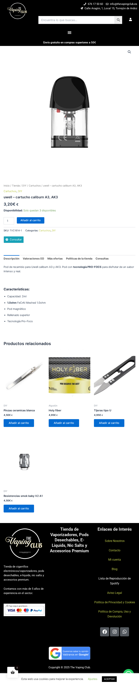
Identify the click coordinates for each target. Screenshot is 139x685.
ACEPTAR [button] (109, 679)
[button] (70, 32)
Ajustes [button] (92, 679)
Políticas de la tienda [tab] (79, 258)
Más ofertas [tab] (55, 258)
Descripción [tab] (11, 258)
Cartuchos (35, 185)
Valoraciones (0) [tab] (33, 258)
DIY (24, 185)
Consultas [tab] (102, 258)
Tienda (16, 185)
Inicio (7, 185)
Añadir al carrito (30, 220)
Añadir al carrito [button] (19, 423)
